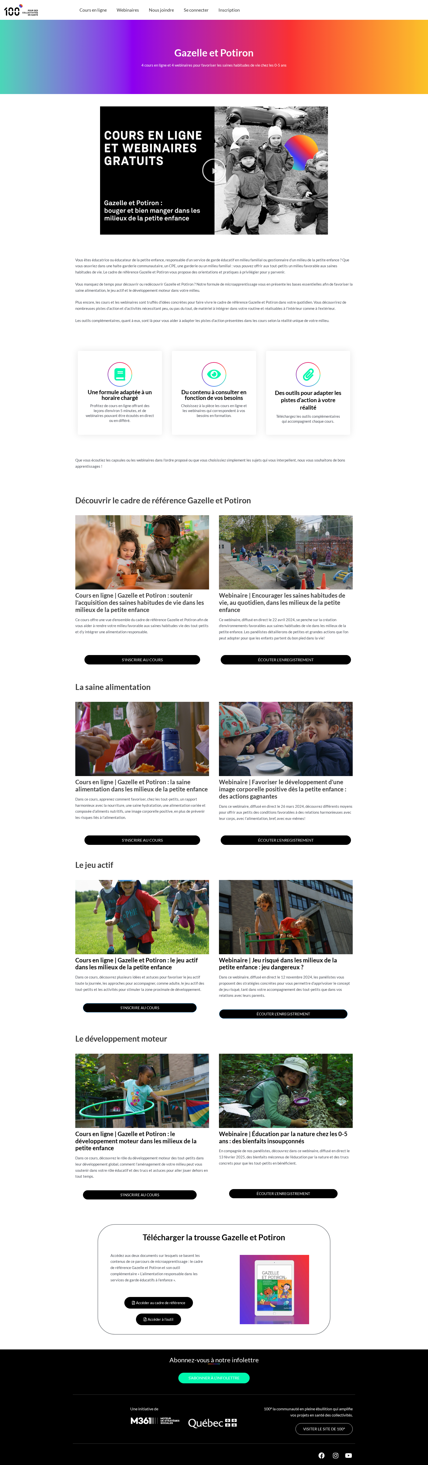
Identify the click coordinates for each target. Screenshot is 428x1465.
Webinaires (128, 10)
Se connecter (196, 10)
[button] (214, 170)
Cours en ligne (93, 10)
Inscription (229, 10)
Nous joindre (161, 10)
